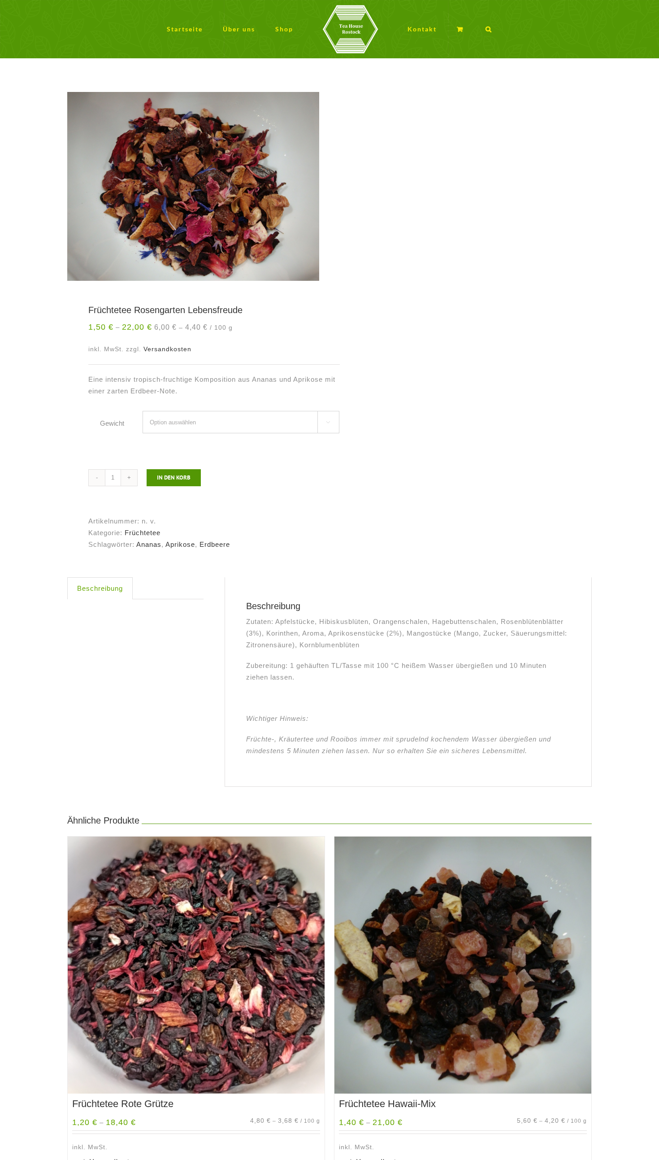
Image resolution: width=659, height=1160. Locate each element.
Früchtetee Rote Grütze (122, 1103)
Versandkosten (167, 349)
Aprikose (180, 544)
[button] (456, 29)
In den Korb (174, 477)
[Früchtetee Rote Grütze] (196, 965)
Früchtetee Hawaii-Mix (387, 1103)
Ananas (148, 544)
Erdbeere (214, 544)
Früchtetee (142, 532)
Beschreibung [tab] (100, 588)
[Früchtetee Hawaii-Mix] (462, 965)
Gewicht (112, 423)
